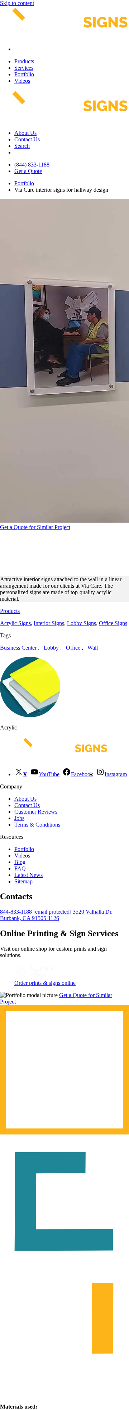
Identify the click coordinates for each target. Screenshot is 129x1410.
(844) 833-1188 (31, 165)
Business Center (18, 648)
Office (73, 648)
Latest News (28, 875)
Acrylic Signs (15, 623)
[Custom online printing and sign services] (33, 976)
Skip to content (17, 3)
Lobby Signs (81, 623)
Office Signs (113, 623)
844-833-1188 (16, 912)
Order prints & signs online (45, 983)
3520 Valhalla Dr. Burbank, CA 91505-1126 (56, 915)
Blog (19, 862)
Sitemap (23, 881)
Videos (22, 81)
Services (23, 68)
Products (24, 61)
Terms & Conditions (37, 825)
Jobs (19, 818)
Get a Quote (28, 171)
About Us (25, 133)
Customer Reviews (35, 812)
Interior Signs (49, 623)
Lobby (51, 648)
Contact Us (27, 139)
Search (22, 146)
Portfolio (24, 74)
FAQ (20, 868)
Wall (92, 648)
